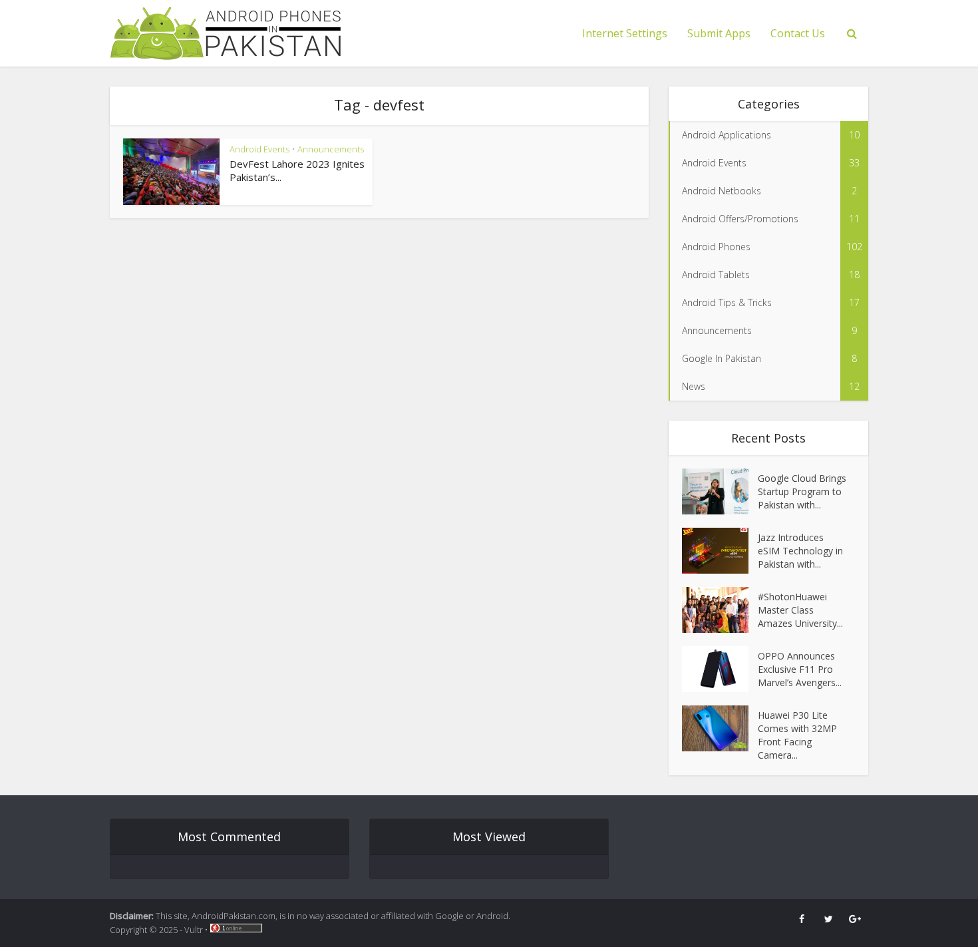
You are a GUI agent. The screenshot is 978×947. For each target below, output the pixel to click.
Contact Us (797, 33)
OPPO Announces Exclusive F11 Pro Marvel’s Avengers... (800, 669)
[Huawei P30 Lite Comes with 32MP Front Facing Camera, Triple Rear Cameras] (720, 728)
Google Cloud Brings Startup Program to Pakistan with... (802, 491)
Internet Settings (624, 33)
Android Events (259, 149)
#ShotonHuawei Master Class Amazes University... (800, 610)
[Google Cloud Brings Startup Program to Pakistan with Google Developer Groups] (720, 491)
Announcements (330, 149)
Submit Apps (718, 33)
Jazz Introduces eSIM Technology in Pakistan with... (800, 550)
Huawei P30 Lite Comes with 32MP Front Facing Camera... (797, 735)
